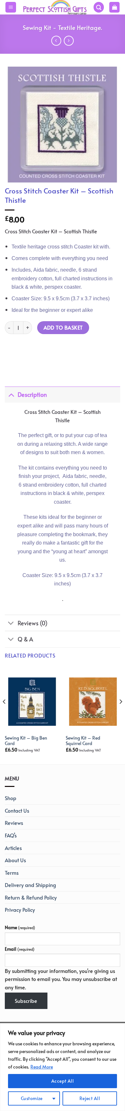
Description (32, 394)
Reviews (14, 822)
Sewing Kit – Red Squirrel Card (83, 740)
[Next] (120, 714)
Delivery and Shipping (30, 884)
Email (20, 949)
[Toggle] (11, 394)
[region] (62, 1067)
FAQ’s (11, 835)
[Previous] (4, 714)
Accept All (62, 1081)
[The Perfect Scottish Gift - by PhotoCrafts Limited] (54, 7)
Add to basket (63, 327)
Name (20, 927)
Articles (13, 847)
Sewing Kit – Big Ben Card (26, 740)
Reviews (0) (32, 623)
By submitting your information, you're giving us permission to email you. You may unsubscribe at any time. (61, 979)
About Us (15, 860)
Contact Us (17, 810)
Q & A (25, 639)
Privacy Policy (20, 909)
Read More (41, 1067)
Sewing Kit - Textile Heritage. (62, 27)
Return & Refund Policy (31, 897)
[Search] (99, 7)
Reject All (89, 1098)
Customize (32, 1098)
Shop (10, 797)
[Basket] (114, 7)
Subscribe (26, 1000)
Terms (12, 872)
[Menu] (10, 7)
